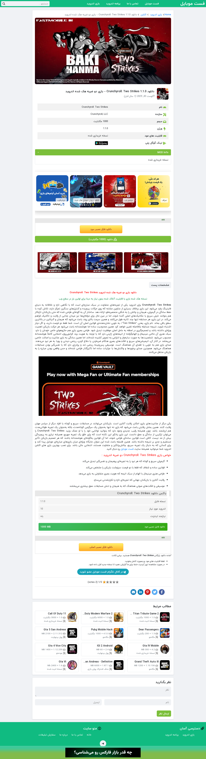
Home (168, 14)
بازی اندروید (93, 3)
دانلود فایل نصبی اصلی (101, 547)
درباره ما (63, 735)
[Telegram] (103, 743)
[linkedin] (140, 592)
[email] (133, 592)
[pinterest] (147, 592)
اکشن (143, 14)
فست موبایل (152, 3)
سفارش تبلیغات (47, 735)
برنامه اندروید (113, 3)
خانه (89, 735)
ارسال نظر (164, 713)
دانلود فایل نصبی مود (101, 229)
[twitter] (155, 592)
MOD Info (162, 152)
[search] (4, 3)
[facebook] (162, 592)
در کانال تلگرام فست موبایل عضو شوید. (101, 571)
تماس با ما (132, 3)
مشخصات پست (160, 285)
